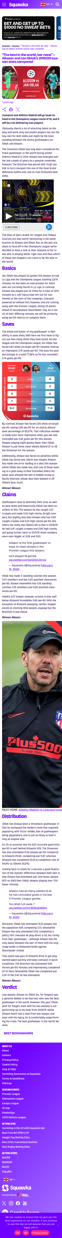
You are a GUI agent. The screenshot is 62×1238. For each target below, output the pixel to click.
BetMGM (7, 1162)
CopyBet (7, 1171)
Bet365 (6, 1157)
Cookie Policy (9, 1064)
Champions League (13, 1098)
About (5, 1050)
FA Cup (6, 1108)
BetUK (5, 1166)
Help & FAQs (9, 1069)
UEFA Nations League (14, 1117)
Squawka (6, 46)
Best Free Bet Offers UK (15, 1132)
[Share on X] (18, 109)
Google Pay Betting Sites (16, 1137)
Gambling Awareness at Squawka (21, 1073)
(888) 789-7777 (38, 35)
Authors (6, 1055)
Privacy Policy (10, 1059)
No (26, 1232)
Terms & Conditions (13, 1078)
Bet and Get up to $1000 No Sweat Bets (27, 25)
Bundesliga (8, 1112)
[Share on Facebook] (11, 109)
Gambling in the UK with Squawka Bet (23, 1128)
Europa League (10, 1103)
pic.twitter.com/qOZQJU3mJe (27, 559)
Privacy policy (40, 1232)
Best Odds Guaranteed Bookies (20, 1142)
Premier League (11, 1094)
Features (15, 46)
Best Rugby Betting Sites (16, 1146)
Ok (17, 1232)
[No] (57, 1225)
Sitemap (7, 1083)
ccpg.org (11, 37)
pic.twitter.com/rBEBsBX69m (28, 908)
